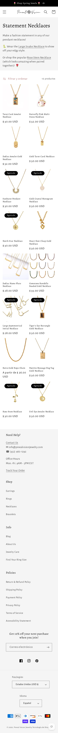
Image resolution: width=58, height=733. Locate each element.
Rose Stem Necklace (39, 57)
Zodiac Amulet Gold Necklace (12, 158)
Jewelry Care (12, 552)
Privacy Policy (13, 605)
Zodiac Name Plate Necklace (12, 285)
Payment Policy (14, 597)
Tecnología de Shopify (41, 727)
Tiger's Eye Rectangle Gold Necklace (39, 327)
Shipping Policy (14, 590)
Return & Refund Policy (18, 582)
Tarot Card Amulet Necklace (12, 115)
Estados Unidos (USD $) (27, 684)
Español (27, 703)
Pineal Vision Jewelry (23, 727)
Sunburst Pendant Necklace (12, 200)
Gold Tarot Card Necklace (41, 156)
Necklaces (11, 506)
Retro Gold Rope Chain (14, 368)
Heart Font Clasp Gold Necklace (40, 242)
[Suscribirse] (48, 647)
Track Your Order (15, 470)
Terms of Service (14, 613)
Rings (9, 499)
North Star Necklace (13, 241)
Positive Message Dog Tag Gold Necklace (41, 369)
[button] (4, 12)
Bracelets (11, 514)
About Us (11, 544)
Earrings (10, 491)
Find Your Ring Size (16, 560)
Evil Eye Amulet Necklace (41, 411)
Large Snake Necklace (31, 46)
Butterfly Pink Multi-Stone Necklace (39, 115)
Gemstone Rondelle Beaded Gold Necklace (40, 285)
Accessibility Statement (18, 621)
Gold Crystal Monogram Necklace (41, 200)
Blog (8, 536)
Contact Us (12, 442)
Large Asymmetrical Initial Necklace (12, 327)
